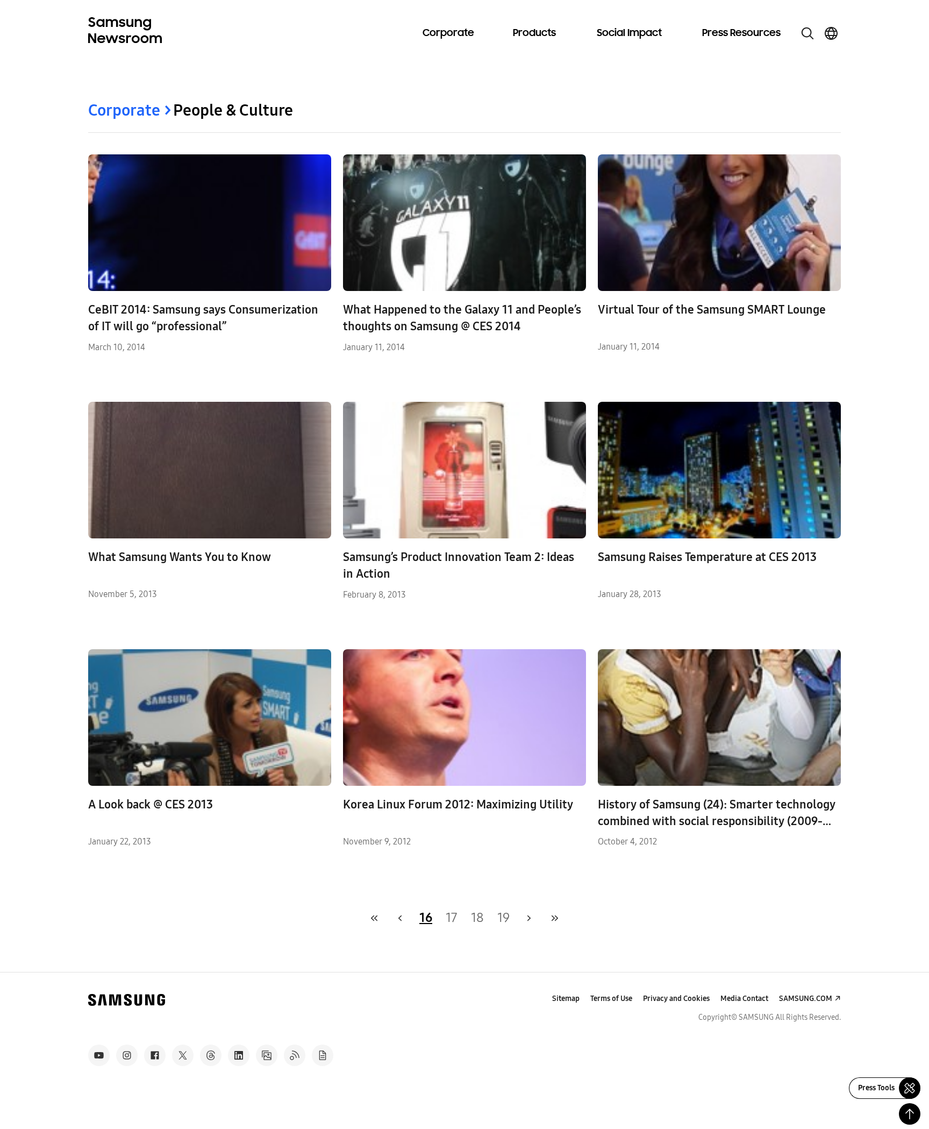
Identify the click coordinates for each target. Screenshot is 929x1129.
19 (503, 917)
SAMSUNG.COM (805, 998)
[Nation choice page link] (831, 33)
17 (452, 917)
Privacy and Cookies (676, 998)
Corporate (448, 33)
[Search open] (807, 33)
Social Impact (629, 33)
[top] (909, 1114)
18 (477, 917)
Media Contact (744, 998)
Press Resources (741, 33)
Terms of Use (611, 998)
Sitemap (566, 998)
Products (534, 33)
